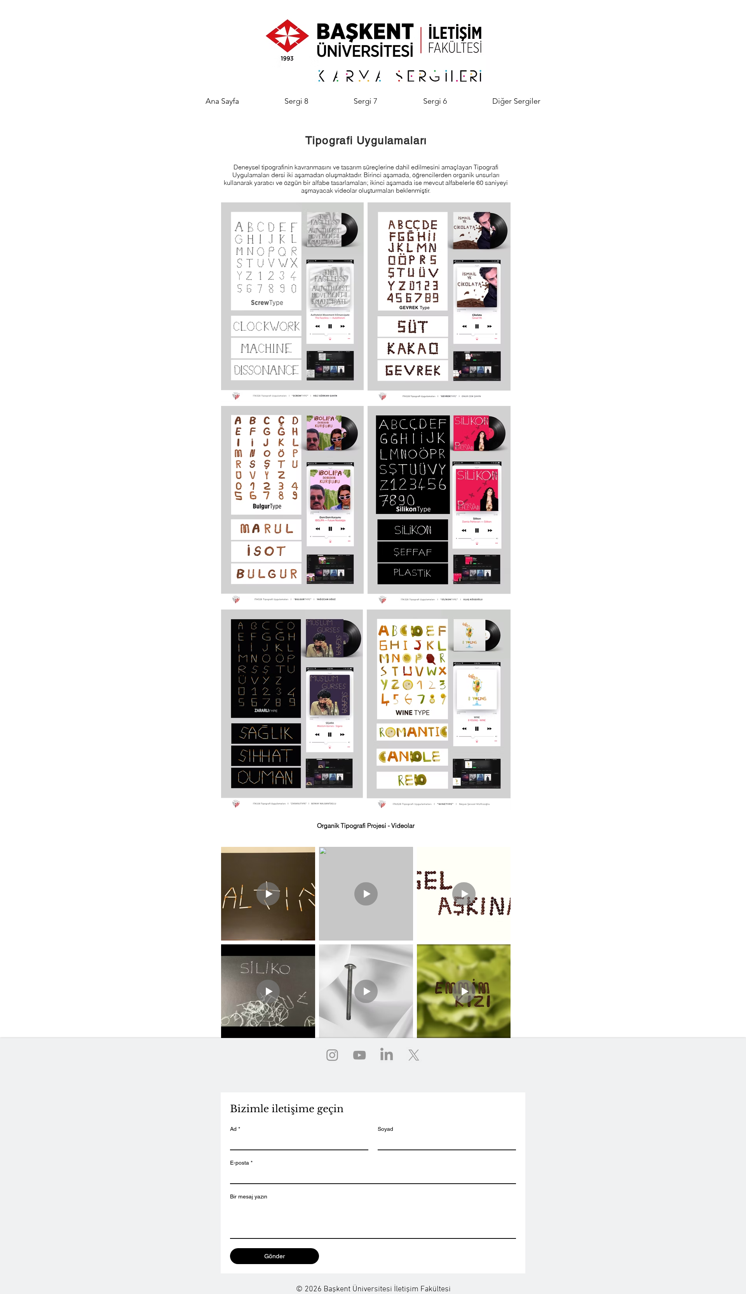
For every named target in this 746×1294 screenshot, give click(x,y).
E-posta (241, 1163)
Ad (235, 1129)
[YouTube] (359, 1055)
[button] (516, 101)
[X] (414, 1055)
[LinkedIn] (386, 1055)
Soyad (385, 1129)
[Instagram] (332, 1055)
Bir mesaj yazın (248, 1196)
